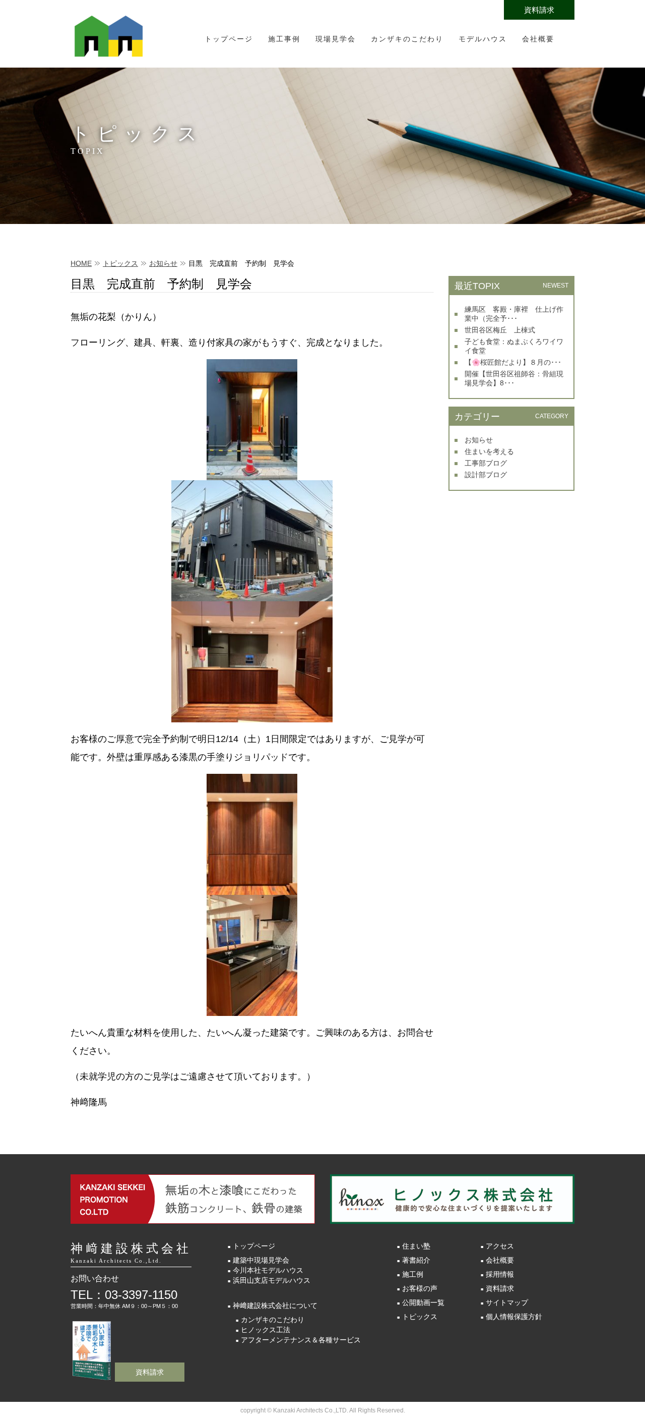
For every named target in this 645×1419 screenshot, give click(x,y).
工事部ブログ (486, 463)
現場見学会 (335, 39)
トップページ (229, 39)
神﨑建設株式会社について (275, 1305)
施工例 (412, 1274)
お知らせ (163, 263)
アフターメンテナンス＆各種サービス (301, 1340)
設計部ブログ (486, 475)
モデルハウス (483, 39)
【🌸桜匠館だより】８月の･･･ (513, 362)
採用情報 (500, 1274)
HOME (81, 263)
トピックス (120, 263)
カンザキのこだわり (407, 39)
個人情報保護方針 (514, 1317)
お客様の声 (419, 1288)
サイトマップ (507, 1302)
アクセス (500, 1246)
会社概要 (538, 39)
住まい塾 (416, 1246)
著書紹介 (416, 1260)
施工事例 (284, 39)
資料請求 (539, 10)
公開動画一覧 (423, 1302)
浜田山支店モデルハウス (271, 1280)
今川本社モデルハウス (268, 1270)
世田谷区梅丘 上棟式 (500, 330)
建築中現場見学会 (261, 1260)
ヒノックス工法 (265, 1330)
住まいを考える (489, 451)
